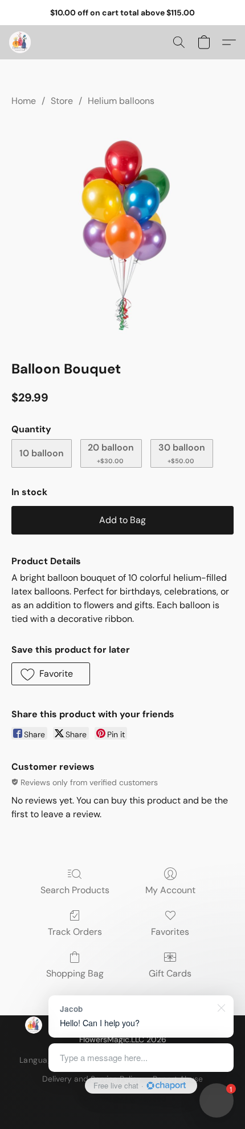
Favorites (170, 932)
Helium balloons (121, 101)
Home (23, 101)
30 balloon (181, 453)
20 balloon (111, 453)
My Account (170, 890)
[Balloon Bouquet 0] (122, 231)
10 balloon (41, 453)
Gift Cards (170, 973)
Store (62, 101)
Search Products (74, 890)
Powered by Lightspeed (122, 1098)
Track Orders (75, 932)
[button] (20, 42)
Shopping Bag (75, 973)
